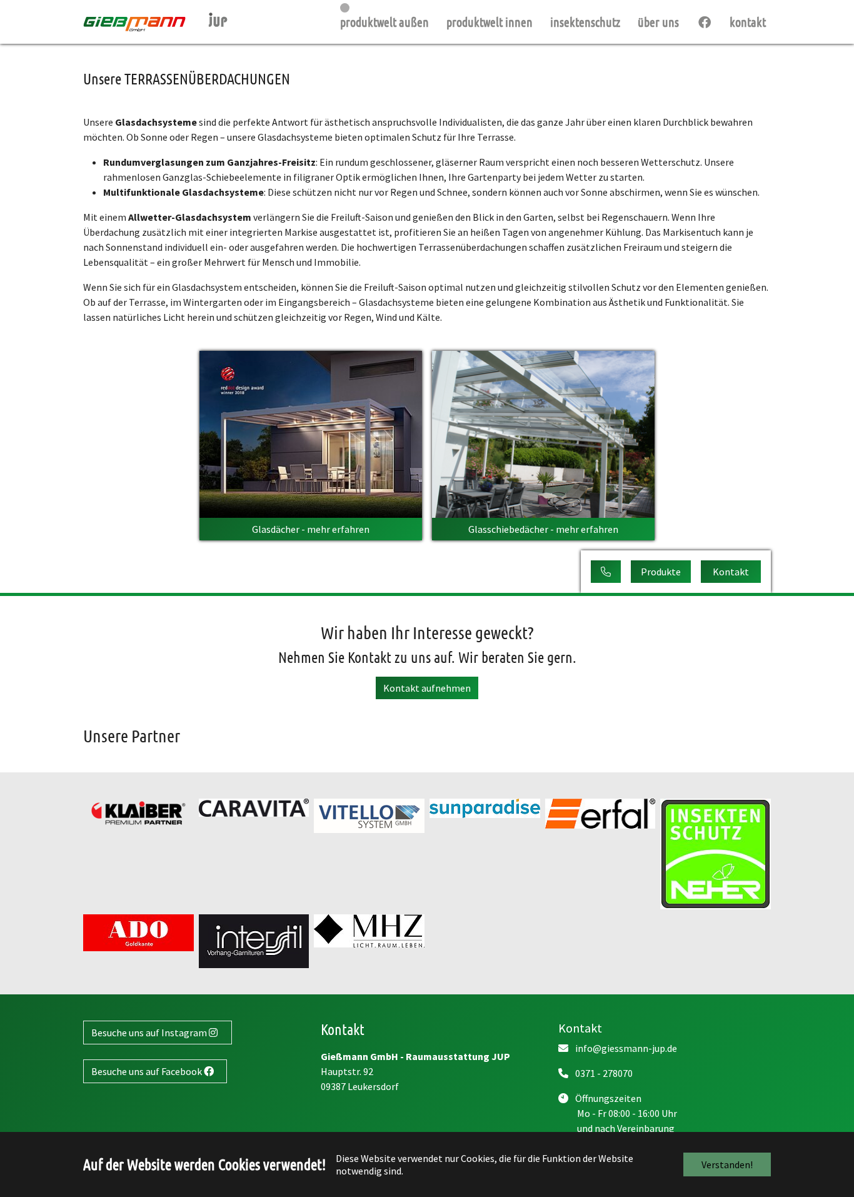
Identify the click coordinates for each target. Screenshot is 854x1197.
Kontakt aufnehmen (427, 688)
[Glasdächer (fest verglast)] (310, 433)
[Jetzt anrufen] (606, 571)
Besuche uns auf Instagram (150, 1032)
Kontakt (731, 571)
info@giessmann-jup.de (625, 1048)
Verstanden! (727, 1164)
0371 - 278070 (603, 1073)
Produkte (661, 571)
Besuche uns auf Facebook (147, 1071)
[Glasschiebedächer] (543, 433)
